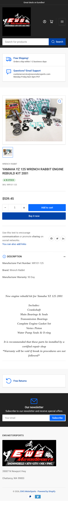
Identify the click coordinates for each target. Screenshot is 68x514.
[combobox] (34, 41)
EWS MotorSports (28, 491)
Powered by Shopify (46, 491)
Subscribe (57, 417)
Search (59, 41)
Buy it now (34, 216)
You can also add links (14, 244)
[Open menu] (62, 21)
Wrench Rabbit (9, 164)
